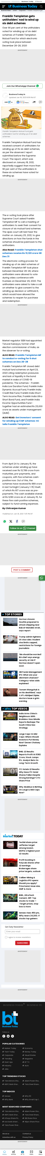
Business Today (27, 1)
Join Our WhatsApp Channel (20, 86)
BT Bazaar (38, 1)
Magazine (29, 1058)
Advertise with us (8, 1137)
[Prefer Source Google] (9, 102)
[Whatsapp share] (4, 521)
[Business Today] (22, 6)
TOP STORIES (13, 614)
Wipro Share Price (32, 1122)
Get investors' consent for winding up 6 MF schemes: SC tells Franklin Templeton (21, 421)
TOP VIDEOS (19, 708)
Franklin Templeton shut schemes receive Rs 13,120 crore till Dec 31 (22, 253)
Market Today (10, 1048)
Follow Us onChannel (22, 528)
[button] (40, 1152)
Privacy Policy (28, 1137)
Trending (8, 1058)
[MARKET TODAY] (13, 836)
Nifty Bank (9, 1099)
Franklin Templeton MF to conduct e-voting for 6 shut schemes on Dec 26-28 (21, 358)
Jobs (6, 1069)
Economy (29, 1048)
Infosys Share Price (12, 1118)
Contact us (27, 1134)
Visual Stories (30, 1055)
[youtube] (8, 1036)
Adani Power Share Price (32, 1081)
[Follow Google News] (22, 102)
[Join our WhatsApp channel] (41, 580)
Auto (27, 1065)
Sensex (7, 1096)
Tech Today (10, 1052)
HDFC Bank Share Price (12, 1084)
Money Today (30, 1052)
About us (5, 1134)
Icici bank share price (12, 1122)
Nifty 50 (28, 1096)
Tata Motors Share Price (12, 1081)
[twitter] (12, 1036)
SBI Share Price (31, 1118)
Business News (6, 10)
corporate (22, 10)
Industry (8, 1065)
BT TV (27, 1062)
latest (15, 10)
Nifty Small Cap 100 (32, 1099)
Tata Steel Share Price (32, 1084)
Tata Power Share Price (12, 1125)
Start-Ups (9, 1062)
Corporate (9, 1055)
